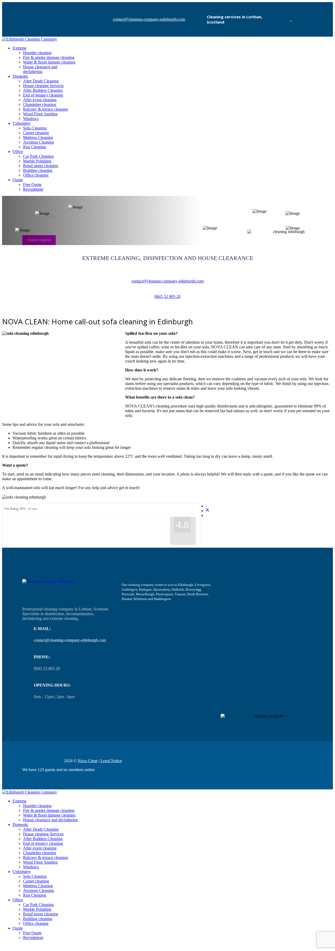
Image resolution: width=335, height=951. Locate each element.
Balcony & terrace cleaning (45, 109)
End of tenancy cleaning (43, 95)
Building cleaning (37, 170)
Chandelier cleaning (39, 104)
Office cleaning (35, 175)
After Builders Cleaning (43, 90)
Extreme (19, 48)
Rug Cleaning (34, 147)
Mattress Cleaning (38, 137)
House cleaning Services (43, 85)
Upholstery (22, 123)
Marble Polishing (37, 161)
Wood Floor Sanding (40, 114)
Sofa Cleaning (35, 128)
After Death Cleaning (41, 81)
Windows (31, 118)
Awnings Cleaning (38, 142)
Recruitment (33, 189)
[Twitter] (207, 510)
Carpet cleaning (36, 133)
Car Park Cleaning (38, 156)
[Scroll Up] (3, 946)
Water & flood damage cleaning (49, 62)
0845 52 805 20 (167, 296)
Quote (18, 180)
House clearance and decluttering (40, 69)
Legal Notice (111, 760)
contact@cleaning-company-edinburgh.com (149, 19)
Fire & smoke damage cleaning (48, 57)
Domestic (20, 76)
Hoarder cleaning (37, 52)
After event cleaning (40, 100)
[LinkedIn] (207, 515)
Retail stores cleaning (40, 165)
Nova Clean (88, 760)
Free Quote (32, 184)
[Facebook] (290, 19)
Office (18, 151)
